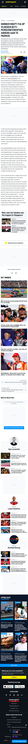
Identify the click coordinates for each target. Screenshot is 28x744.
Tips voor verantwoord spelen (14, 722)
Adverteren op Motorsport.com (14, 719)
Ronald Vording (5, 52)
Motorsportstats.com (14, 710)
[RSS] (21, 695)
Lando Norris (14, 76)
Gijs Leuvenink (4, 50)
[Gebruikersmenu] (25, 2)
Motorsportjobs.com (14, 705)
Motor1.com (14, 703)
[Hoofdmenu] (2, 2)
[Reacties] (25, 52)
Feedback (14, 717)
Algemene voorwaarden (10, 736)
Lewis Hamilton (20, 93)
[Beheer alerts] (15, 272)
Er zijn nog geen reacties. (14, 402)
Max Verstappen (12, 78)
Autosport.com (14, 708)
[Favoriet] (21, 52)
